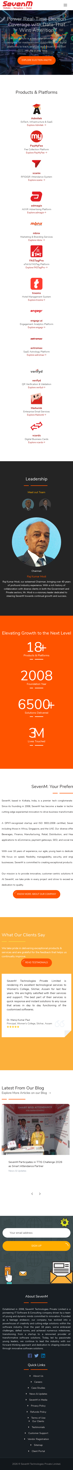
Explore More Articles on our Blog (24, 1093)
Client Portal (38, 1451)
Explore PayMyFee (35, 152)
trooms (36, 293)
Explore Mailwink (35, 414)
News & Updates (17, 1170)
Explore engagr (35, 327)
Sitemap (38, 1445)
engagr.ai (36, 321)
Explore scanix (35, 180)
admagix (36, 206)
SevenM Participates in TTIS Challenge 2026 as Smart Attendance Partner (35, 1164)
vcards (36, 435)
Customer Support (38, 1433)
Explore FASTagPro (35, 267)
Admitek (36, 118)
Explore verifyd (35, 387)
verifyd (36, 380)
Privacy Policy (38, 1405)
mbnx (36, 233)
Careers (38, 1382)
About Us (38, 1376)
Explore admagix (35, 212)
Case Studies (38, 1388)
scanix (37, 173)
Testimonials (38, 1427)
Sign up (36, 1245)
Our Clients (38, 1421)
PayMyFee (36, 146)
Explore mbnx (35, 240)
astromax (36, 348)
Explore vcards (35, 442)
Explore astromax (35, 355)
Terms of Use (38, 1417)
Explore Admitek (35, 125)
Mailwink (36, 408)
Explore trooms (35, 300)
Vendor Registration (38, 1439)
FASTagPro (36, 260)
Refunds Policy (38, 1412)
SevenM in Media (38, 1399)
